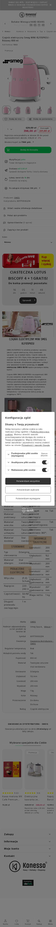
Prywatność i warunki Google (36, 445)
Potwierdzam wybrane (28, 490)
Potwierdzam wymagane (28, 498)
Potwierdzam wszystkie (28, 481)
